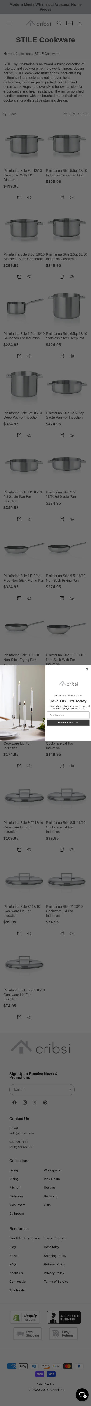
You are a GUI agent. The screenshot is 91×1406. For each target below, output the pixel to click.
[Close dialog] (87, 669)
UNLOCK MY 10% (68, 722)
